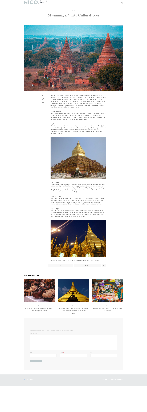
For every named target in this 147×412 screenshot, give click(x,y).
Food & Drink (84, 3)
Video (95, 3)
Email (61, 352)
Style (58, 3)
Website (92, 352)
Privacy (104, 379)
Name (31, 352)
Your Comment (33, 333)
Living (74, 3)
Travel (65, 3)
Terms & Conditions (116, 379)
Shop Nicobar (104, 3)
